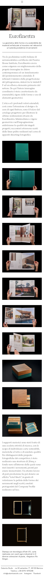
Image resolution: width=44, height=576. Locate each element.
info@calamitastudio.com (12, 573)
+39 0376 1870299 (25, 571)
